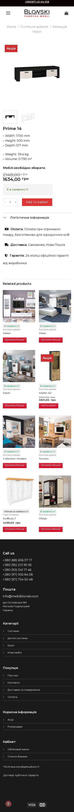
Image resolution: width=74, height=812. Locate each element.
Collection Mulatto (15, 458)
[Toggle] (6, 218)
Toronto (44, 458)
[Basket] (66, 13)
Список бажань (17, 756)
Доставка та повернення (24, 689)
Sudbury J (9, 518)
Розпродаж (15, 726)
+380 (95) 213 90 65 (17, 565)
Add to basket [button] (48, 405)
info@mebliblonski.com (20, 596)
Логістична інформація (29, 217)
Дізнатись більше (14, 340)
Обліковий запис (18, 749)
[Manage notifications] (8, 804)
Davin (6, 392)
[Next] (65, 74)
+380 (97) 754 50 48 (18, 579)
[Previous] (9, 74)
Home (11, 27)
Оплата (12, 696)
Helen (7, 333)
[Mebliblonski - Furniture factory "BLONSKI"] (37, 13)
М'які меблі (15, 652)
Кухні (11, 645)
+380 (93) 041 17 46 (17, 570)
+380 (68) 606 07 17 (17, 560)
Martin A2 (45, 392)
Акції (10, 719)
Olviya (42, 518)
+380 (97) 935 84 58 (18, 574)
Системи (13, 630)
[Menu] (8, 13)
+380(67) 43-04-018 (37, 1)
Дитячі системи (18, 638)
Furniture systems (34, 27)
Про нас (13, 675)
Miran (42, 333)
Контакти (14, 682)
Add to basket (37, 202)
